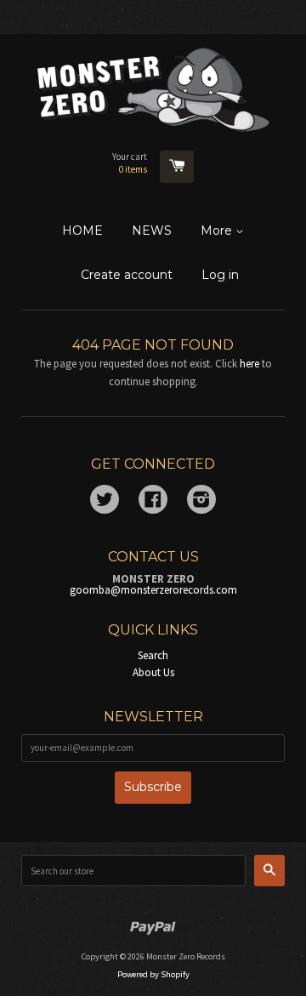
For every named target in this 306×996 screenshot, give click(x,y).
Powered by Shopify (153, 974)
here (249, 363)
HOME (82, 230)
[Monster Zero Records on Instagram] (201, 502)
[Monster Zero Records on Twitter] (104, 502)
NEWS (152, 230)
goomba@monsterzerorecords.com (153, 590)
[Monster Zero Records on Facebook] (153, 502)
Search (153, 655)
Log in (220, 274)
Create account (127, 274)
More (218, 230)
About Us (153, 672)
